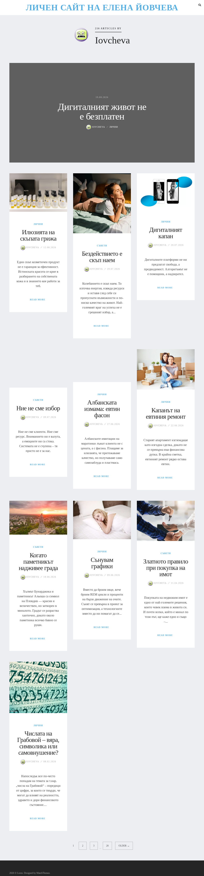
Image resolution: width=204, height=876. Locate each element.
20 (107, 845)
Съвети (102, 245)
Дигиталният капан (165, 233)
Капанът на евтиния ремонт (165, 413)
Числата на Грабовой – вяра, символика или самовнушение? (38, 743)
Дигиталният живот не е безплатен (102, 111)
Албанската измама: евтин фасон (102, 409)
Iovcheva (98, 127)
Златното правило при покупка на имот (165, 568)
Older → (124, 845)
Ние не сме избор (38, 408)
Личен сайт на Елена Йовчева (102, 7)
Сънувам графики (102, 563)
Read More (37, 299)
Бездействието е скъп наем (102, 257)
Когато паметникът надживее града (38, 561)
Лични (113, 127)
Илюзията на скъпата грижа (38, 235)
